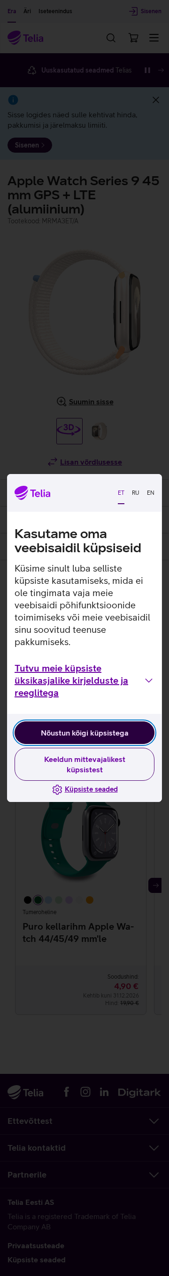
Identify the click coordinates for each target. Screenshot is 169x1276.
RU (135, 493)
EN (150, 493)
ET (121, 493)
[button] (84, 680)
